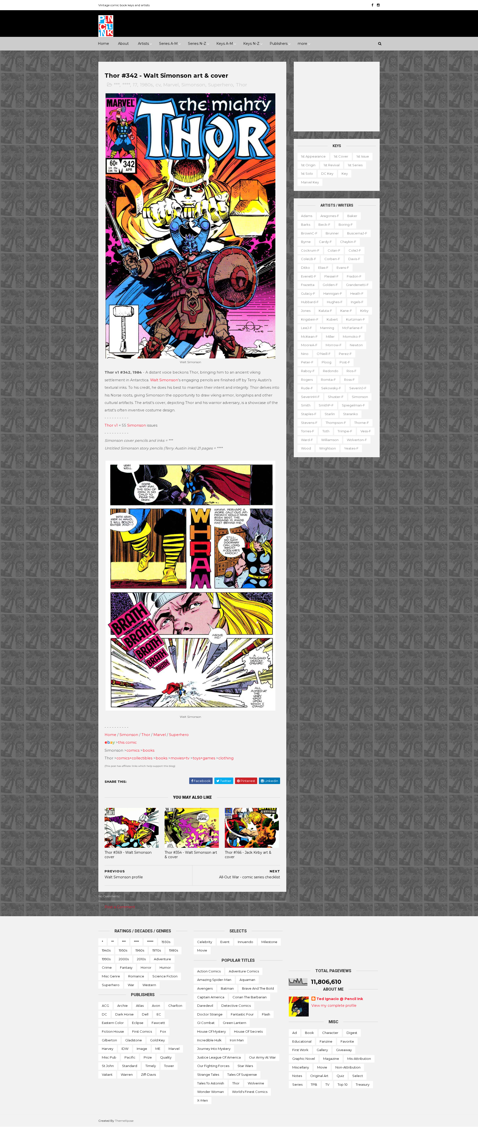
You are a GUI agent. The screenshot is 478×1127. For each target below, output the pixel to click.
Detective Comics (236, 1006)
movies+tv (180, 758)
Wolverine (256, 1083)
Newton (356, 345)
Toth (325, 431)
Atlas (140, 1006)
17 (135, 85)
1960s (139, 950)
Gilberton (109, 1040)
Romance (136, 976)
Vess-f (365, 431)
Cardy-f (325, 242)
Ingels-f (357, 302)
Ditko (305, 268)
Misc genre (111, 976)
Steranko (350, 414)
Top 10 (343, 1084)
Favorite (347, 1041)
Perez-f (345, 354)
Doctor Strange (210, 1014)
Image (142, 1049)
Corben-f (332, 259)
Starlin (330, 414)
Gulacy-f (308, 293)
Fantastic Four (242, 1014)
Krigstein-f (309, 319)
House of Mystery (211, 1031)
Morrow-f (334, 345)
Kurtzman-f (355, 319)
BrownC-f (309, 233)
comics (132, 750)
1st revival (332, 165)
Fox (163, 1031)
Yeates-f (351, 448)
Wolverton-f (357, 440)
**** (126, 85)
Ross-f (349, 380)
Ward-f (307, 440)
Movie (202, 950)
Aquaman (247, 980)
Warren (127, 1074)
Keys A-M (224, 43)
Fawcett (158, 1023)
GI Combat (206, 1023)
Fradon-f (354, 276)
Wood (306, 448)
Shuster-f (336, 397)
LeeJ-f (306, 328)
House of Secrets (248, 1031)
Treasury (362, 1084)
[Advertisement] (337, 96)
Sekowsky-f (331, 388)
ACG (105, 1006)
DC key (327, 173)
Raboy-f (308, 371)
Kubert (332, 319)
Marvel (171, 85)
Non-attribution (347, 1067)
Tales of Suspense (242, 1074)
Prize (148, 1057)
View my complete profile (334, 1005)
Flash (266, 1014)
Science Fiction (165, 976)
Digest (352, 1033)
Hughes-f (335, 302)
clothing (226, 758)
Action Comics (209, 971)
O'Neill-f (324, 354)
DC (104, 1014)
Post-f (345, 362)
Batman (227, 988)
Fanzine (326, 1041)
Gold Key (157, 1040)
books (148, 750)
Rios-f (352, 371)
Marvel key (310, 182)
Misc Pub (109, 1057)
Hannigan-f (332, 293)
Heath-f (356, 293)
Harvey (107, 1049)
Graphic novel (303, 1059)
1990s (106, 959)
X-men (202, 1100)
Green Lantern (234, 1023)
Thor (241, 85)
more (302, 43)
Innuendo (245, 942)
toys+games (204, 758)
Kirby (364, 311)
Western (149, 985)
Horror (146, 967)
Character (330, 1033)
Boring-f (346, 224)
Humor (165, 967)
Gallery (322, 1050)
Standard (129, 1066)
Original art (319, 1076)
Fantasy (126, 967)
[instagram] (378, 5)
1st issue (363, 156)
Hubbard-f (310, 302)
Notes (297, 1076)
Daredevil (205, 1006)
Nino (304, 354)
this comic (127, 742)
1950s (123, 950)
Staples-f (308, 414)
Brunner (332, 233)
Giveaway (344, 1050)
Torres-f (307, 431)
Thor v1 (111, 425)
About (123, 43)
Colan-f (334, 250)
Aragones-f (329, 216)
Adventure (162, 959)
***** (150, 942)
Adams (306, 216)
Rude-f (307, 388)
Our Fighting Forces (213, 1066)
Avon (156, 1006)
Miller (330, 336)
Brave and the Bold (258, 988)
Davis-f (354, 259)
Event (225, 942)
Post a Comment (120, 907)
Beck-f (324, 224)
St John (108, 1066)
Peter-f (307, 362)
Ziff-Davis (148, 1074)
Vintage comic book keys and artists (124, 5)
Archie (122, 1006)
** (112, 942)
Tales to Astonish (210, 1083)
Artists (143, 43)
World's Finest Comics (249, 1092)
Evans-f (343, 268)
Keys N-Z (251, 43)
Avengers (205, 988)
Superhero (220, 85)
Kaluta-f (325, 311)
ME (157, 1049)
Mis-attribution (359, 1059)
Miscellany (300, 1067)
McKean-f (309, 336)
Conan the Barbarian (250, 997)
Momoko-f (352, 336)
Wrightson (327, 448)
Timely (150, 1066)
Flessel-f (331, 276)
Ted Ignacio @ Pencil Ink (339, 999)
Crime (107, 967)
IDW (124, 1049)
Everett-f (308, 276)
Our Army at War (262, 1057)
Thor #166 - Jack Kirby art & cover (248, 854)
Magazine (331, 1059)
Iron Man (237, 1040)
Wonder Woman (210, 1092)
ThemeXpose (124, 1121)
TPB (314, 1084)
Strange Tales (208, 1074)
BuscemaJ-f (357, 233)
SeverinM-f (310, 397)
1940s (106, 950)
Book (309, 1033)
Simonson (193, 85)
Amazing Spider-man (214, 980)
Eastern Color (113, 1023)
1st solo (307, 173)
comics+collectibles (134, 758)
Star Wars (245, 1066)
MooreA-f (309, 345)
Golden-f (330, 285)
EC (159, 1014)
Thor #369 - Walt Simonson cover (128, 854)
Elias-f (323, 268)
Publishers (279, 43)
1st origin (308, 165)
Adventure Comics (244, 971)
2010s (141, 959)
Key (345, 173)
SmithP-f (326, 405)
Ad (294, 1033)
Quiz (340, 1076)
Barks (305, 224)
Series (297, 1084)
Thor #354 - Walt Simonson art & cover (191, 854)
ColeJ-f (355, 250)
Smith (305, 405)
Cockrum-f (310, 250)
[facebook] (372, 5)
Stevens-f (309, 423)
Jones (305, 311)
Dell (145, 1014)
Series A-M (168, 43)
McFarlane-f (352, 328)
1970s (156, 950)
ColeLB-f (308, 259)
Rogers (307, 380)
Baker (352, 216)
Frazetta (307, 285)
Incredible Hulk (209, 1040)
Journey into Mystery (214, 1049)
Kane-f (346, 311)
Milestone (269, 942)
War (131, 985)
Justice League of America (219, 1057)
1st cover (341, 156)
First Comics (142, 1031)
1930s (166, 942)
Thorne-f (361, 423)
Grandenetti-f (357, 285)
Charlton (175, 1006)
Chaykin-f (348, 242)
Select (357, 1076)
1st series (355, 165)
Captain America (210, 997)
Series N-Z (197, 43)
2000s (124, 959)
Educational (301, 1041)
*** (117, 85)
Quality (166, 1057)
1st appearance (313, 156)
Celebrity (204, 942)
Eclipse (137, 1023)
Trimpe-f (345, 431)
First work (300, 1050)
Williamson (330, 440)
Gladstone (133, 1040)
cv (158, 85)
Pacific (129, 1057)
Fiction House (113, 1031)
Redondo (330, 371)
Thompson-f (336, 423)
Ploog (326, 362)
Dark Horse (124, 1014)
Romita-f (328, 380)
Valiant (107, 1074)
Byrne (306, 242)
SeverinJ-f (357, 388)
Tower (169, 1066)
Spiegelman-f (353, 405)
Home (103, 43)
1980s (146, 85)
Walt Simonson (164, 380)
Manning (327, 328)
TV (327, 1084)
